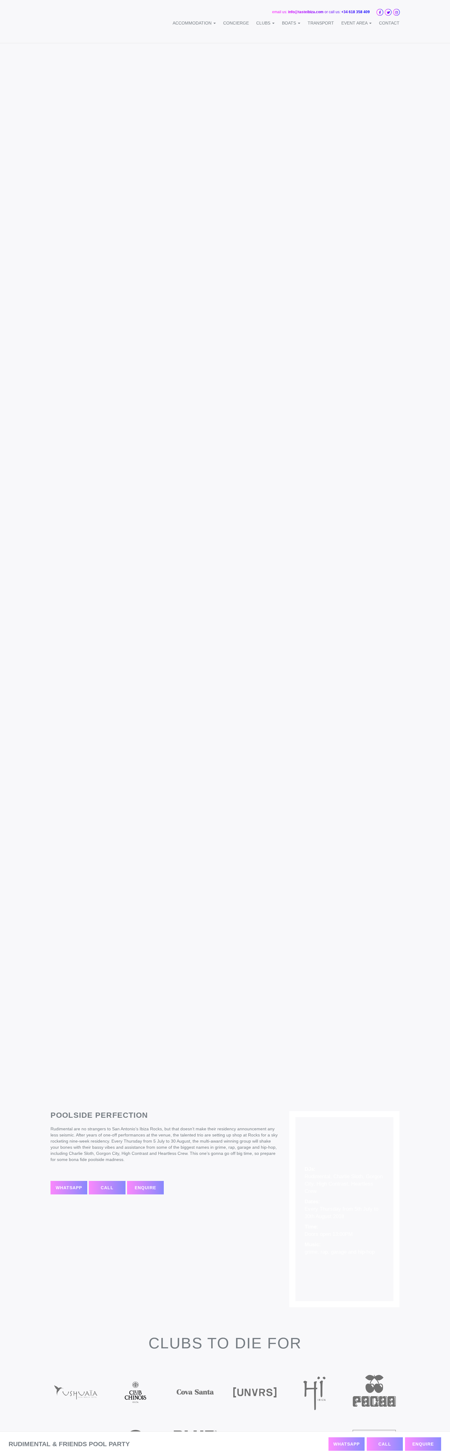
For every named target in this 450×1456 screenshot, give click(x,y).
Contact (389, 23)
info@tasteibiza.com (306, 12)
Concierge (236, 23)
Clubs (264, 23)
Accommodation (193, 23)
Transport (321, 23)
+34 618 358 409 (355, 12)
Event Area (355, 23)
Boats (289, 23)
